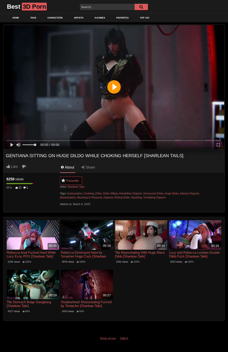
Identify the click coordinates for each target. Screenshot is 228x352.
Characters (55, 17)
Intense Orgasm (189, 193)
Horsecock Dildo (153, 193)
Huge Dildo (172, 193)
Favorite (72, 180)
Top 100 (144, 17)
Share (90, 167)
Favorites (122, 17)
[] (141, 7)
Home (15, 17)
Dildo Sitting (110, 193)
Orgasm (108, 197)
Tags (33, 17)
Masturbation (68, 197)
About (69, 167)
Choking (89, 193)
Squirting (136, 197)
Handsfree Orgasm (130, 193)
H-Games (100, 17)
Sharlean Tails (76, 186)
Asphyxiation (74, 193)
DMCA (124, 338)
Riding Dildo (122, 197)
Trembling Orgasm (154, 197)
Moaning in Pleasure (89, 197)
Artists (78, 17)
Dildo (98, 193)
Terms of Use (108, 338)
